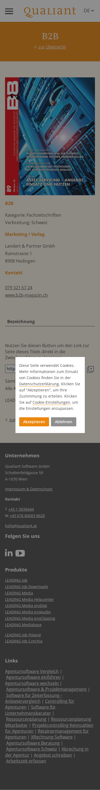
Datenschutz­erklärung (39, 383)
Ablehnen (63, 421)
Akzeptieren (34, 421)
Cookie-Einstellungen (51, 402)
